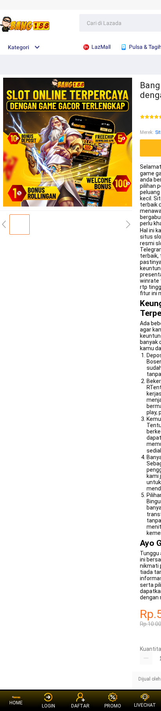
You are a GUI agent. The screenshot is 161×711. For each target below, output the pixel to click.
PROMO (112, 706)
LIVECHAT (145, 705)
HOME (16, 703)
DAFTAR (80, 706)
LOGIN (48, 706)
